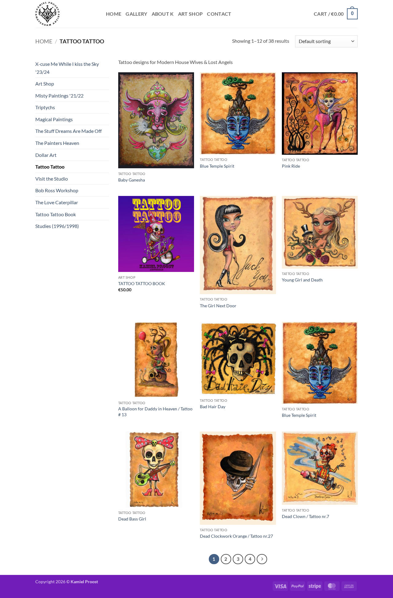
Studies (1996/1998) (57, 226)
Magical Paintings (54, 119)
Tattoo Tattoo (49, 166)
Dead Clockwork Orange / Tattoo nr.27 (236, 536)
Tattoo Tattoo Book (55, 214)
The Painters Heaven (57, 143)
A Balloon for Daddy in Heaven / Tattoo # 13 (155, 411)
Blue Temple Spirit (217, 166)
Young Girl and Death (302, 279)
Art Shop (190, 14)
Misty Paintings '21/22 (59, 95)
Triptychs (45, 107)
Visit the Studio (51, 178)
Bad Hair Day (212, 406)
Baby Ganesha (131, 179)
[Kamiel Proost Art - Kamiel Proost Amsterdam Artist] (66, 14)
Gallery (136, 14)
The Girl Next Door (218, 305)
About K (163, 14)
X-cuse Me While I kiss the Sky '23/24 (67, 68)
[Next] (262, 559)
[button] (336, 14)
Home (113, 14)
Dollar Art (45, 155)
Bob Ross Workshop (56, 190)
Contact (219, 14)
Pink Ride (291, 166)
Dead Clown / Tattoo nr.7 (305, 516)
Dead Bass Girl (132, 518)
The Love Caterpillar (56, 202)
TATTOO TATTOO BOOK (141, 283)
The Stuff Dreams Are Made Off (68, 131)
